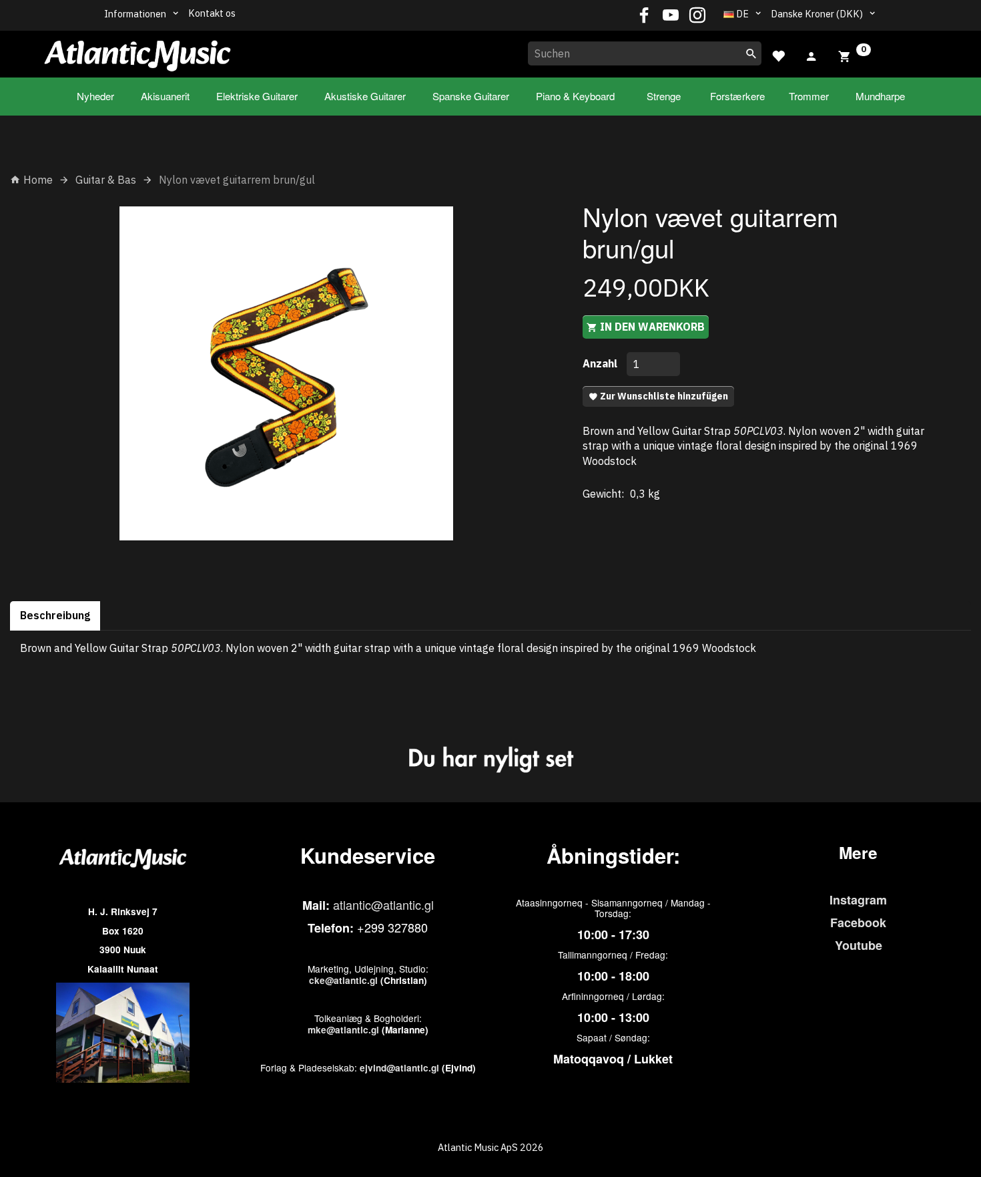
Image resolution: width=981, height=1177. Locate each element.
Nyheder (95, 96)
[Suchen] (751, 53)
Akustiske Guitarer (365, 96)
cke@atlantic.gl (343, 980)
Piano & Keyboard (575, 96)
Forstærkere (737, 96)
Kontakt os (212, 13)
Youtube (858, 945)
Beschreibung (55, 615)
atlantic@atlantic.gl (383, 904)
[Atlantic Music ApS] (137, 51)
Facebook (858, 922)
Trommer (809, 96)
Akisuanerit (165, 96)
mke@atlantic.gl (343, 1029)
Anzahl (601, 363)
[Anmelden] (811, 54)
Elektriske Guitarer (257, 96)
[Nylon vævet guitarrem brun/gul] (286, 373)
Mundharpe (880, 96)
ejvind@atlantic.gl (399, 1067)
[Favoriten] (778, 54)
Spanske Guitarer (470, 96)
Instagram (858, 899)
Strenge (664, 96)
